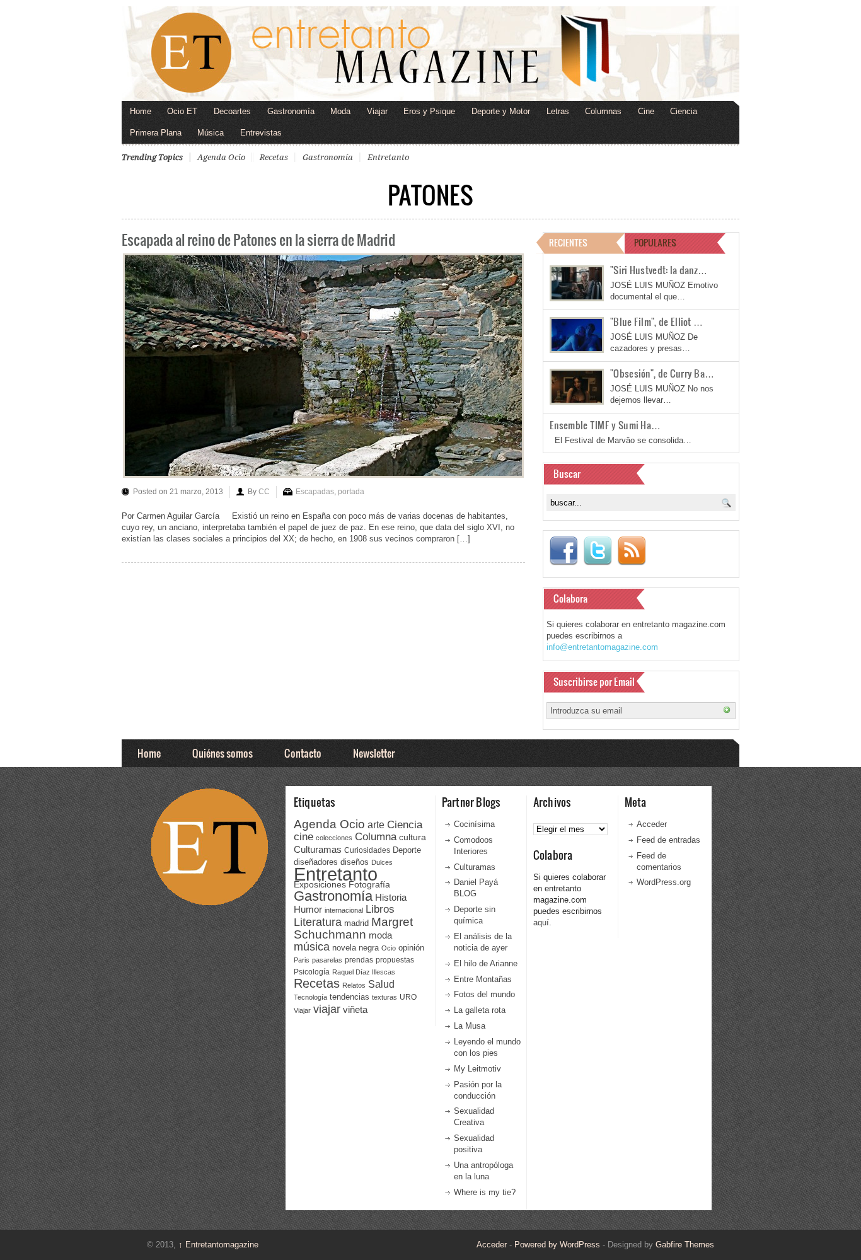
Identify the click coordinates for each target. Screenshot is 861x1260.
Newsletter (374, 753)
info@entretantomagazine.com (602, 647)
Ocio (388, 948)
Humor (308, 909)
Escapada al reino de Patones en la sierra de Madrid (258, 239)
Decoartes (232, 111)
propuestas (395, 960)
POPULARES (655, 242)
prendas (359, 960)
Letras (557, 111)
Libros (380, 909)
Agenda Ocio (221, 157)
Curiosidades (367, 850)
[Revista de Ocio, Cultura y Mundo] (430, 53)
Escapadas (315, 491)
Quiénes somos (222, 753)
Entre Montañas (483, 979)
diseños (354, 862)
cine (303, 836)
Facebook (563, 551)
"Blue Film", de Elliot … (656, 321)
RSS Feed (631, 551)
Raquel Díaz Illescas (363, 972)
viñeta (355, 1009)
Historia (391, 897)
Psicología (312, 972)
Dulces (382, 862)
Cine (646, 111)
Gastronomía (291, 111)
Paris (301, 960)
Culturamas (318, 849)
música (312, 946)
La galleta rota (480, 1010)
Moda (340, 111)
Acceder (652, 824)
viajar (326, 1008)
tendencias (349, 997)
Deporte (407, 850)
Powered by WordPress (557, 1244)
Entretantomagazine (218, 1244)
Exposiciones (320, 884)
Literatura (318, 921)
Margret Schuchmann (353, 928)
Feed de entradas (668, 840)
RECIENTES (568, 242)
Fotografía (369, 884)
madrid (356, 923)
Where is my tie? (485, 1192)
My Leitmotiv (477, 1068)
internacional (344, 910)
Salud (381, 984)
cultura (412, 837)
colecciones (334, 837)
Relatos (354, 985)
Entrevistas (261, 132)
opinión (411, 947)
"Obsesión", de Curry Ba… (662, 373)
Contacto (302, 753)
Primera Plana (156, 132)
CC (264, 491)
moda (380, 935)
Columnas (603, 111)
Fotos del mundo (484, 994)
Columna (375, 837)
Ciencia (683, 111)
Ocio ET (182, 111)
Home (140, 111)
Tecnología (310, 997)
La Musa (469, 1026)
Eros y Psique (429, 111)
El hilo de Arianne (485, 963)
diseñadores (316, 862)
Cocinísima (474, 824)
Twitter (597, 551)
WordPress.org (664, 882)
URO (408, 997)
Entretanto (388, 157)
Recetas (274, 157)
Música (210, 132)
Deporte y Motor (500, 111)
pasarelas (327, 960)
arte (375, 824)
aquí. (542, 922)
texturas (384, 997)
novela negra (355, 947)
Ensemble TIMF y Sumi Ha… (605, 425)
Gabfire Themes (685, 1244)
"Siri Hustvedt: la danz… (658, 270)
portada (351, 491)
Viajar (377, 111)
